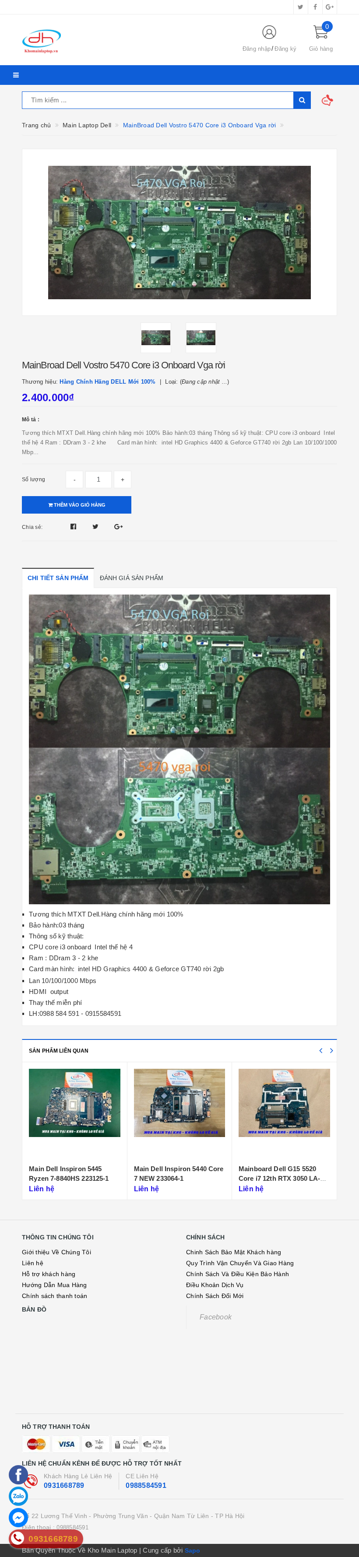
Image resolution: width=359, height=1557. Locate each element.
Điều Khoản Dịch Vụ (215, 1284)
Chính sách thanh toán (54, 1295)
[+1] (118, 526)
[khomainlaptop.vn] (125, 39)
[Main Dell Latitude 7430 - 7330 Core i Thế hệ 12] (284, 1114)
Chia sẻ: (32, 527)
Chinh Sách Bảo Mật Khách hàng (233, 1252)
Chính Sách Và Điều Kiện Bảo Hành (237, 1273)
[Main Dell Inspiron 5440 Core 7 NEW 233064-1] (74, 1114)
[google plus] (330, 7)
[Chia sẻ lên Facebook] (74, 526)
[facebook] (315, 7)
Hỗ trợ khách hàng (48, 1273)
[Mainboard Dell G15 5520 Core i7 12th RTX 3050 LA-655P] (179, 1114)
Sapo (193, 1550)
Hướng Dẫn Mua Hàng (54, 1284)
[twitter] (301, 7)
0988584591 (146, 1485)
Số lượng (33, 479)
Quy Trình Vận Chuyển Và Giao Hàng (240, 1263)
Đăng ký (285, 48)
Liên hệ (32, 1263)
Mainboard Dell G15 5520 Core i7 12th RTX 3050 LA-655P (175, 1178)
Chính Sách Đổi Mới (215, 1295)
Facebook (216, 1317)
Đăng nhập (257, 48)
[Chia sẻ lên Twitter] (97, 526)
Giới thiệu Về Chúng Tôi (56, 1252)
